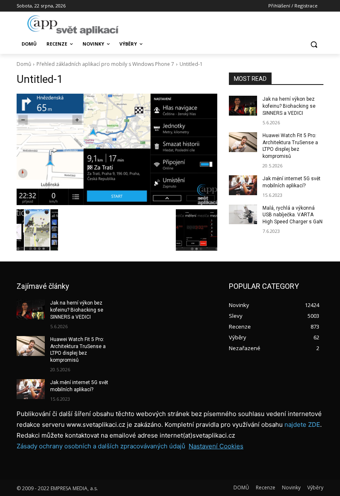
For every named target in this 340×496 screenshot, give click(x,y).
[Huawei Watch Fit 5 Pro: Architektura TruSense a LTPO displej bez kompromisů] (243, 142)
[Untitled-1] (117, 149)
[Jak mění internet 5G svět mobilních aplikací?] (243, 185)
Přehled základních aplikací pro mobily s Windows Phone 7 (105, 64)
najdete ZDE (302, 424)
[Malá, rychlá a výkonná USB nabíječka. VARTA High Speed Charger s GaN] (243, 215)
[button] (313, 44)
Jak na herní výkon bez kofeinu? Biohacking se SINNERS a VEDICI (289, 106)
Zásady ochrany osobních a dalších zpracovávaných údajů (101, 446)
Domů (24, 64)
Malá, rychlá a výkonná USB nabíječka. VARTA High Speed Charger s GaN (292, 215)
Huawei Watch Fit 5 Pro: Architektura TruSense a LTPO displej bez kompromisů (78, 349)
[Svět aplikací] (73, 25)
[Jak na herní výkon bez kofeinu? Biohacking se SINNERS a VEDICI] (243, 106)
